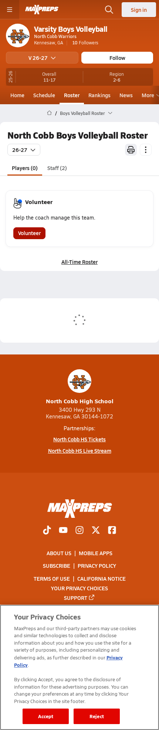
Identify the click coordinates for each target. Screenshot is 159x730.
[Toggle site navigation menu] (9, 9)
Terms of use (52, 578)
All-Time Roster (79, 261)
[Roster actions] (146, 150)
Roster (72, 95)
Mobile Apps (95, 553)
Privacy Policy (97, 565)
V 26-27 (38, 57)
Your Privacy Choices (79, 588)
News (126, 95)
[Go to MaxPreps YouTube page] (63, 531)
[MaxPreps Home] (41, 9)
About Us (59, 553)
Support (75, 597)
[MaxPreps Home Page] (49, 113)
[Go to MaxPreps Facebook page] (112, 531)
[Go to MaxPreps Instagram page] (79, 531)
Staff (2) (57, 168)
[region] (79, 667)
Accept (46, 716)
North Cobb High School (80, 401)
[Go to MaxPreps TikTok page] (47, 531)
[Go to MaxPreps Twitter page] (95, 531)
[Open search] (109, 9)
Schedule (44, 95)
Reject (96, 716)
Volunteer (29, 233)
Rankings (99, 95)
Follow (117, 57)
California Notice (101, 578)
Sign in (139, 9)
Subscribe (56, 565)
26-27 (19, 149)
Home (17, 95)
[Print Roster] (131, 150)
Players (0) (25, 168)
